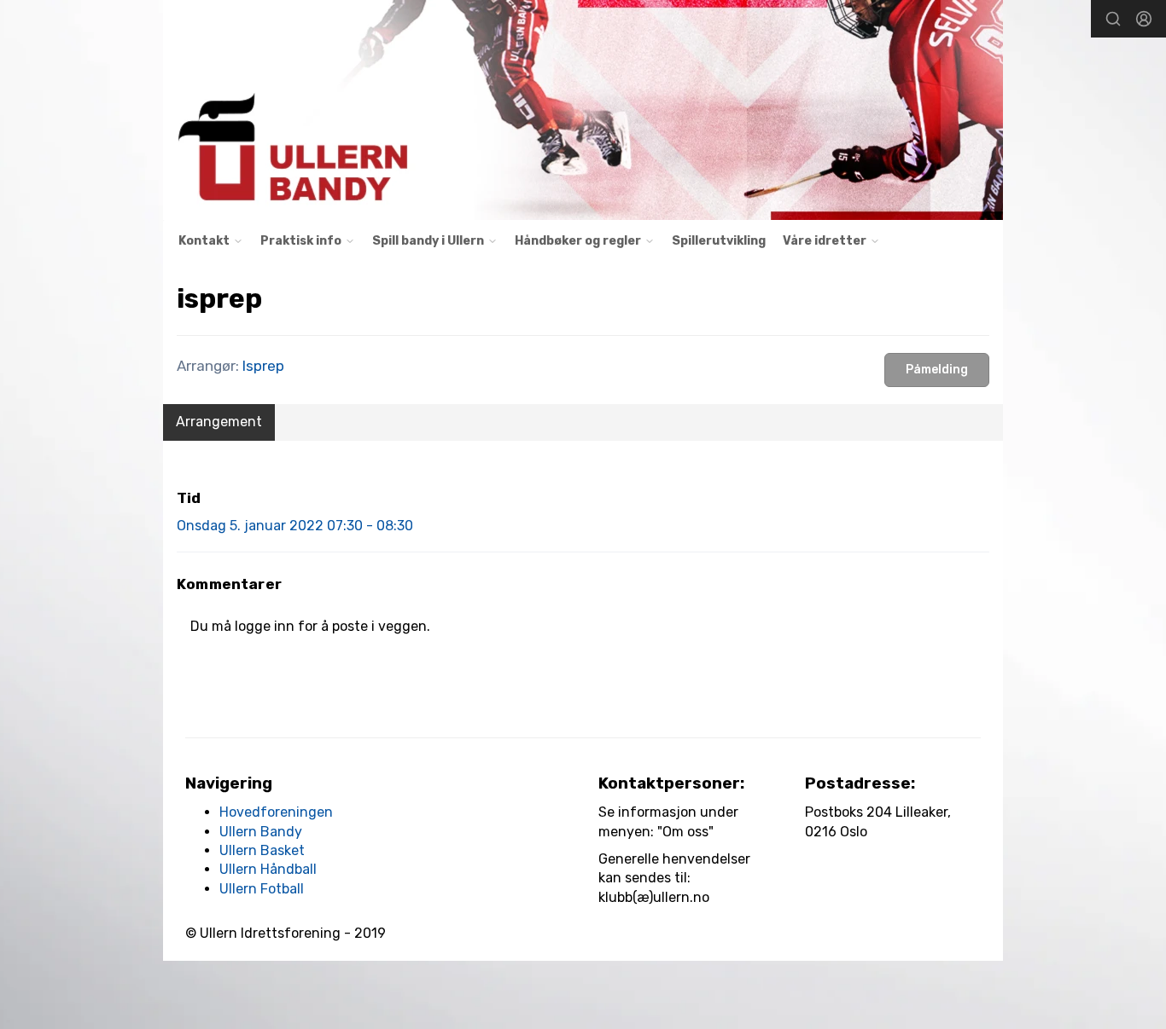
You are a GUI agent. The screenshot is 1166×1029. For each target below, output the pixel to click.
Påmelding (937, 369)
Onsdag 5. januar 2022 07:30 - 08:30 (295, 525)
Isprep (263, 365)
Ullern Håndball (268, 869)
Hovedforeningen (276, 812)
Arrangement (219, 421)
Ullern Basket (262, 850)
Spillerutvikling (719, 241)
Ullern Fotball (261, 889)
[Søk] (1113, 18)
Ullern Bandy (260, 832)
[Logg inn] (1143, 18)
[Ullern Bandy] (583, 110)
